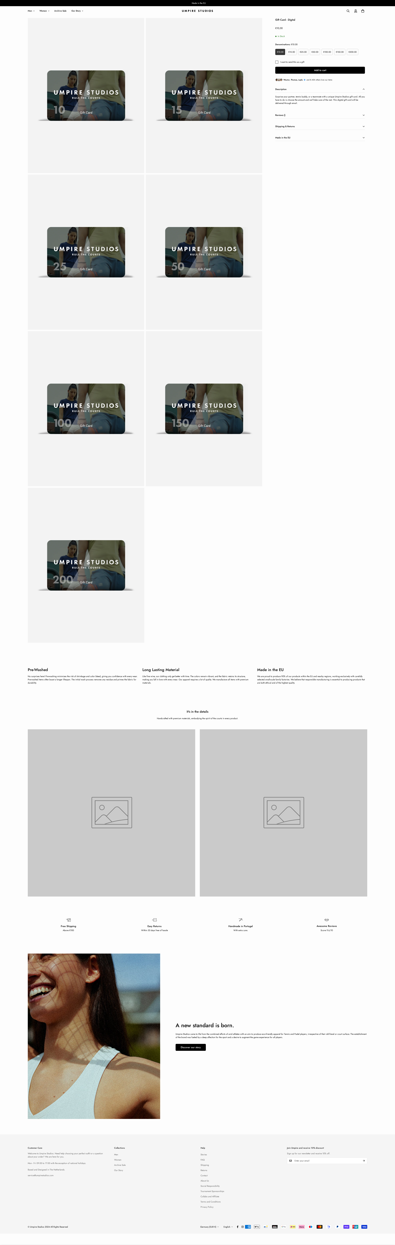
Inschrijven (175, 644)
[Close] (239, 595)
